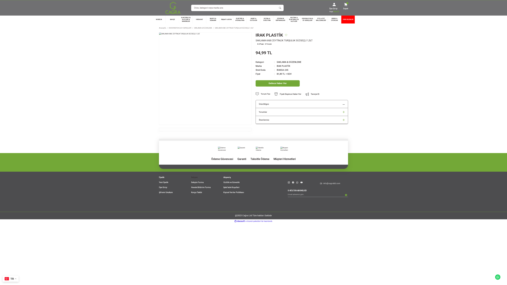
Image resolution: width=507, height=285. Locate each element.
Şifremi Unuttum (166, 192)
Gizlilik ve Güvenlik (231, 182)
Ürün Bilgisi (264, 104)
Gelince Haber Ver (278, 83)
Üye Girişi (163, 187)
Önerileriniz (264, 120)
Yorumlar (263, 112)
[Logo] (173, 8)
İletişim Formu (197, 182)
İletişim (194, 177)
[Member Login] (334, 4)
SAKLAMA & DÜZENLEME (289, 62)
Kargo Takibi (196, 192)
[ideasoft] (239, 221)
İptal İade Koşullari (231, 187)
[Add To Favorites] (286, 35)
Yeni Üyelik (163, 182)
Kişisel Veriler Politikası (233, 192)
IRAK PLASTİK (283, 66)
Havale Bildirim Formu (201, 187)
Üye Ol (336, 11)
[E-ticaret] (253, 221)
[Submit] (346, 195)
